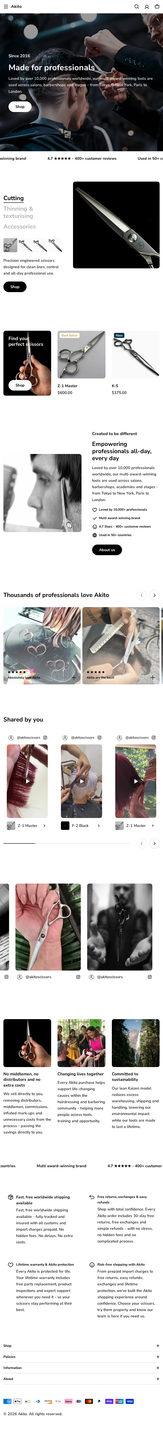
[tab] (13, 198)
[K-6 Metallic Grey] (40, 245)
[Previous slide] (142, 595)
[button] (42, 675)
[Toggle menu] (5, 6)
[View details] (44, 825)
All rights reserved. (45, 1413)
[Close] (73, 677)
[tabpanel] (32, 265)
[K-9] (55, 245)
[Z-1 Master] (10, 245)
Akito (16, 6)
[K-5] (25, 245)
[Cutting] (116, 225)
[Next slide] (154, 595)
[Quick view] (99, 340)
